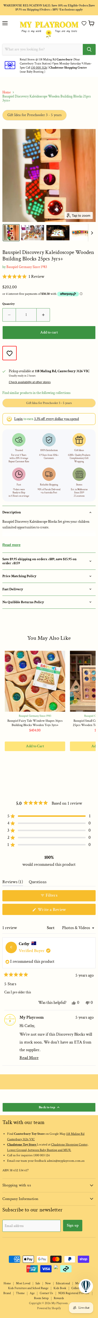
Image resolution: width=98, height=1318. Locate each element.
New (48, 1283)
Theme (20, 1293)
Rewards (59, 1298)
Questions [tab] (37, 883)
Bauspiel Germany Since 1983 (26, 267)
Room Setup (41, 1298)
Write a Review (59, 911)
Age (32, 1293)
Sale (37, 1283)
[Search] (89, 49)
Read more (11, 545)
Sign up (72, 1225)
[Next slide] (92, 233)
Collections (78, 1288)
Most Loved (23, 1283)
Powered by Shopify (49, 1308)
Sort (51, 928)
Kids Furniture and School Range (28, 1288)
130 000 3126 (39, 68)
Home (6, 92)
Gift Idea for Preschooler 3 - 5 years (34, 115)
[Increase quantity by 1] (43, 315)
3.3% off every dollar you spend (56, 419)
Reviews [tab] (12, 883)
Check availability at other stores (30, 382)
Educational (63, 1283)
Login (18, 419)
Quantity (8, 304)
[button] (84, 23)
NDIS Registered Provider (73, 1293)
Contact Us (46, 1293)
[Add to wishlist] (9, 353)
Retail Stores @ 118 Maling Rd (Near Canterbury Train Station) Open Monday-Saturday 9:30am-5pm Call (56, 64)
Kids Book (60, 1288)
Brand (7, 1293)
